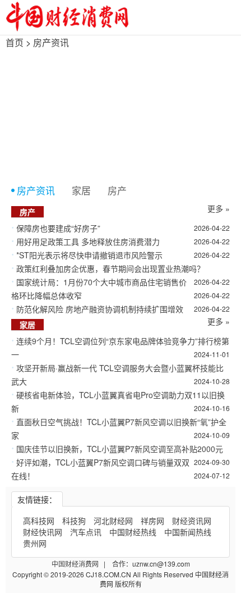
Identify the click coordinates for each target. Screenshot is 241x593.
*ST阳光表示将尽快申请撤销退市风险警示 (89, 255)
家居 (81, 190)
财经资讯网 (191, 520)
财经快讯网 (42, 531)
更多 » (218, 208)
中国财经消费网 (76, 563)
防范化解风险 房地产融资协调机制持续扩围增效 (99, 308)
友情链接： (37, 499)
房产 (117, 190)
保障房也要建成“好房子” (58, 228)
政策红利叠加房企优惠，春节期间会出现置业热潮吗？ (110, 268)
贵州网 (35, 543)
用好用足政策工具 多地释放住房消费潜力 (88, 241)
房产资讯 (51, 42)
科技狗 (74, 520)
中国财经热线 (132, 531)
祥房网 (152, 520)
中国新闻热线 (187, 531)
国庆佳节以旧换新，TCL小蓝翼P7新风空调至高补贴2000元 (119, 448)
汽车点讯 (85, 531)
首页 (15, 42)
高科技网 (38, 520)
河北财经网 (113, 520)
